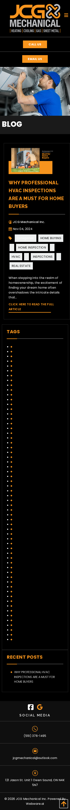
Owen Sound (23, 596)
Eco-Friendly (24, 495)
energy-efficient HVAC (31, 505)
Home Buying (50, 238)
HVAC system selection (31, 572)
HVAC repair (23, 385)
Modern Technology (30, 409)
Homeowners (24, 380)
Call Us (35, 44)
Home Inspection (32, 247)
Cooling (20, 481)
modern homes (25, 404)
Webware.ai (35, 804)
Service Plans (24, 447)
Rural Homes (23, 606)
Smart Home (23, 457)
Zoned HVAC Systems (30, 471)
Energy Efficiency (27, 500)
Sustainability (24, 630)
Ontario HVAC (24, 591)
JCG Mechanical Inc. (31, 799)
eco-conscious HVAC (31, 491)
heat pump (21, 510)
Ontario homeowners (31, 423)
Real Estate (21, 266)
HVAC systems (24, 577)
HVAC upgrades (26, 395)
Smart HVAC (23, 620)
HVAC (16, 256)
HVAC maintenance (28, 563)
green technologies (29, 361)
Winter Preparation (28, 639)
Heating (20, 515)
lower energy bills (28, 399)
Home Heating (24, 534)
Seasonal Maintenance (31, 615)
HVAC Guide (22, 558)
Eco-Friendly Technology (34, 351)
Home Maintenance (28, 543)
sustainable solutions (31, 462)
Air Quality (22, 476)
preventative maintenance (34, 433)
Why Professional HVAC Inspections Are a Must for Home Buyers (34, 677)
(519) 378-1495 (35, 736)
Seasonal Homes (26, 443)
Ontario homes (25, 428)
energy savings (26, 356)
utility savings (25, 467)
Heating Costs (25, 366)
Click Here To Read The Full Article (31, 306)
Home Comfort (25, 529)
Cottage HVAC (25, 486)
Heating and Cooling (30, 519)
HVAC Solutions (26, 567)
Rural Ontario (25, 611)
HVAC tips (21, 390)
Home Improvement (28, 371)
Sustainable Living (27, 635)
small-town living (28, 452)
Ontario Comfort (28, 419)
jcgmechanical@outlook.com (35, 758)
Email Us (35, 59)
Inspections (43, 256)
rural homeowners (28, 438)
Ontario (20, 414)
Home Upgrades (26, 375)
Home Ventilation (27, 548)
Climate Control (27, 347)
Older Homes (24, 587)
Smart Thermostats (29, 625)
